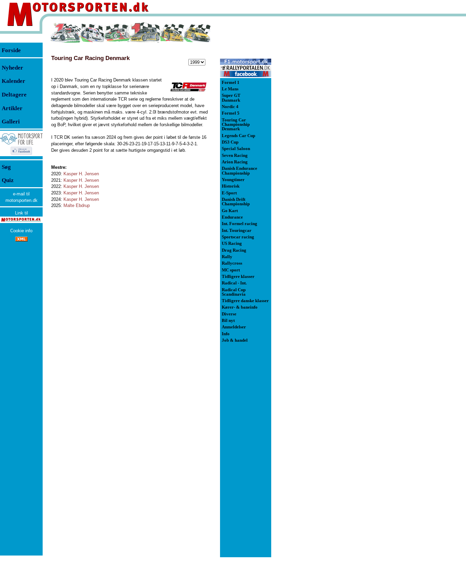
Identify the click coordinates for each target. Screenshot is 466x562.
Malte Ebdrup (76, 205)
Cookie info (21, 230)
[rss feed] (21, 239)
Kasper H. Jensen (81, 173)
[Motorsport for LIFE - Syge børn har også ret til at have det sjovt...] (21, 155)
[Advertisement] (307, 124)
